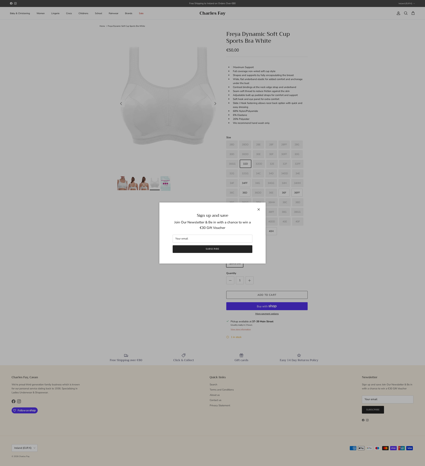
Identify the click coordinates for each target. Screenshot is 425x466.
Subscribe (212, 248)
